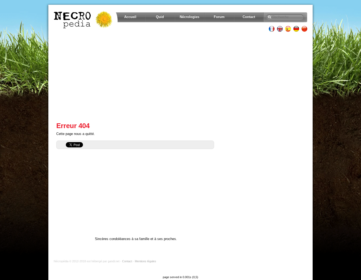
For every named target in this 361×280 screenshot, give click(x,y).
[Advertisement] (180, 77)
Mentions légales (145, 261)
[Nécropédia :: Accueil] (83, 20)
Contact (249, 17)
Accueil (130, 17)
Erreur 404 (73, 126)
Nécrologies (189, 17)
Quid (160, 17)
